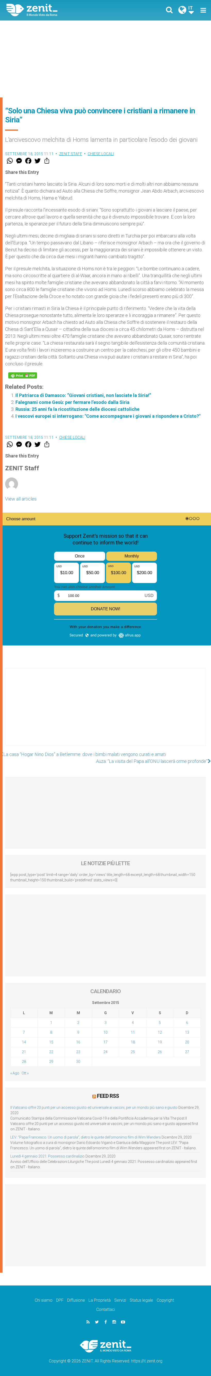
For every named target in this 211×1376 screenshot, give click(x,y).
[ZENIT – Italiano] (59, 10)
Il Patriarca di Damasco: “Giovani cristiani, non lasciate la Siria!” (83, 395)
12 (160, 1032)
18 (133, 1042)
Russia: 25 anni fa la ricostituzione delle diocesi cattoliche (77, 409)
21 (24, 1052)
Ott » (25, 1073)
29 (51, 1062)
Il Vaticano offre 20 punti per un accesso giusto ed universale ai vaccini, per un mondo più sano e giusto (94, 1107)
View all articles (21, 499)
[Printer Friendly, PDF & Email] (22, 375)
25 (133, 1052)
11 (133, 1032)
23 (78, 1052)
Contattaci (105, 1309)
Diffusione (76, 1300)
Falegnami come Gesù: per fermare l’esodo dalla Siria (72, 402)
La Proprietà (100, 1300)
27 (187, 1052)
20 (187, 1042)
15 (51, 1042)
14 (24, 1042)
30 (78, 1062)
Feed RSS (108, 1096)
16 (78, 1042)
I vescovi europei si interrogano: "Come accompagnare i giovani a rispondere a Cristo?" (107, 416)
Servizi (120, 1300)
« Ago (14, 1073)
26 (160, 1052)
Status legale (141, 1300)
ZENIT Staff (70, 154)
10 (105, 1032)
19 (160, 1042)
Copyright (165, 1300)
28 (24, 1062)
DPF (60, 1300)
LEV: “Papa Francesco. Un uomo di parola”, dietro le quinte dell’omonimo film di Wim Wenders (85, 1137)
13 (187, 1032)
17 (105, 1042)
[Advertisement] (105, 59)
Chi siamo (43, 1300)
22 (51, 1052)
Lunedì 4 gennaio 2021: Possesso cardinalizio (47, 1156)
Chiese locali (101, 154)
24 (105, 1052)
